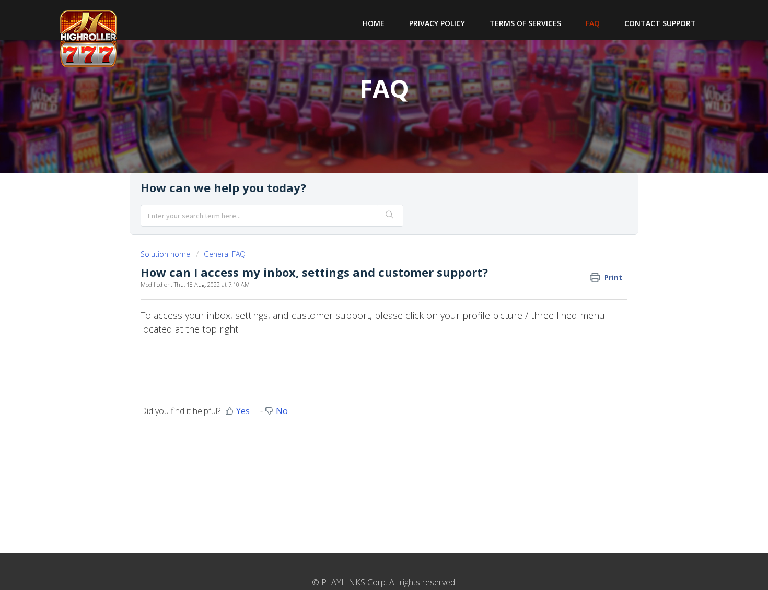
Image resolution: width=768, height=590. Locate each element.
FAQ (593, 23)
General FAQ (225, 254)
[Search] (390, 215)
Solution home (166, 254)
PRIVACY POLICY (437, 23)
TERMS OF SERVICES (525, 23)
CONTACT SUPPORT (660, 23)
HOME (374, 23)
